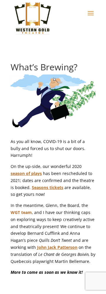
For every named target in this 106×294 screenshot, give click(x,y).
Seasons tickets (47, 187)
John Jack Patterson (57, 247)
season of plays (26, 173)
